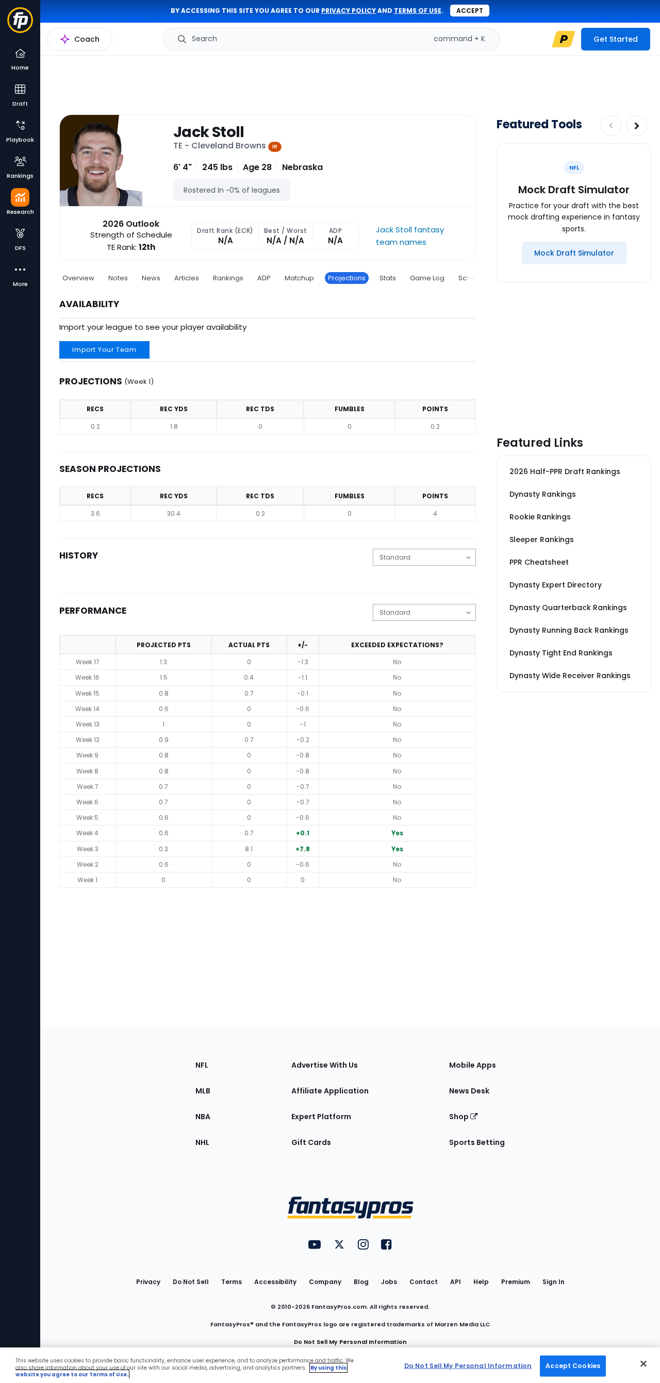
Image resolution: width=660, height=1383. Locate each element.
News (151, 278)
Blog (361, 1281)
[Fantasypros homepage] (20, 25)
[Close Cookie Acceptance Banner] (643, 1363)
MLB (202, 1091)
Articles (186, 278)
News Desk (469, 1091)
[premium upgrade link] (563, 39)
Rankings (228, 278)
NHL (202, 1142)
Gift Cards (311, 1142)
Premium (515, 1281)
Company (325, 1281)
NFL (201, 1065)
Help (481, 1281)
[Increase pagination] (636, 125)
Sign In (553, 1281)
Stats (388, 278)
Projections (347, 278)
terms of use (417, 10)
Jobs (389, 1281)
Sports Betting (477, 1142)
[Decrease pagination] (611, 125)
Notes (118, 278)
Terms (231, 1281)
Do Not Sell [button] (191, 1281)
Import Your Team (104, 349)
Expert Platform (321, 1116)
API (455, 1281)
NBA (202, 1116)
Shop (459, 1116)
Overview (78, 278)
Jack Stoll (208, 132)
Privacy (148, 1281)
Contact (423, 1281)
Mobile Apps (472, 1065)
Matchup (299, 278)
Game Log (427, 278)
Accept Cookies (573, 1365)
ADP (264, 278)
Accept (469, 10)
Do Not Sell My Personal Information (350, 1342)
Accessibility (275, 1281)
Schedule (474, 278)
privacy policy (348, 10)
